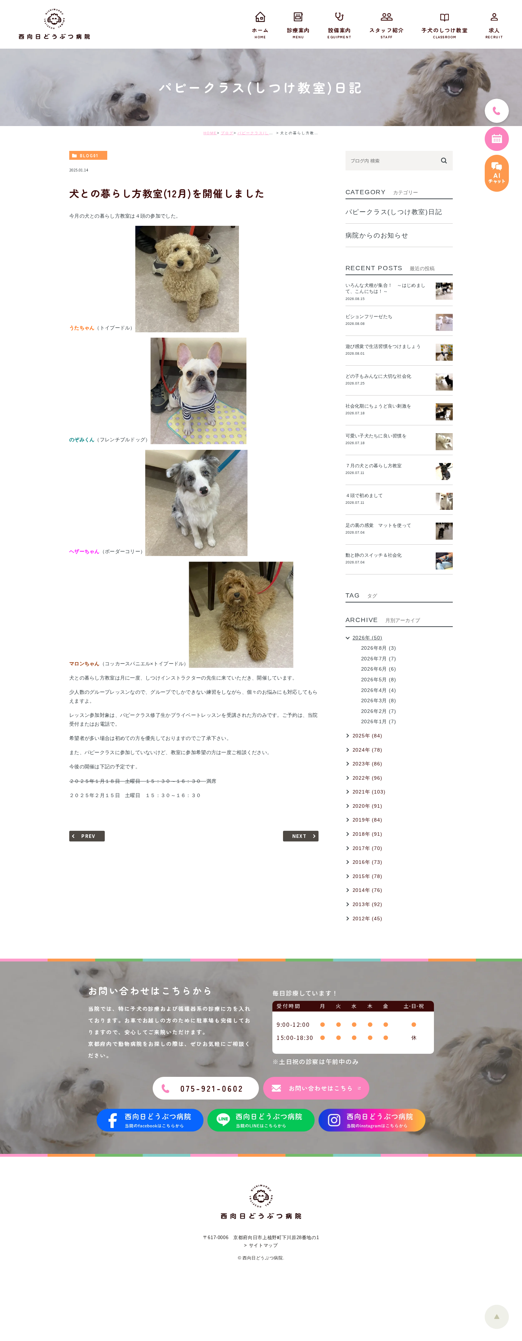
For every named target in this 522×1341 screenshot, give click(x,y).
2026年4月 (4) (378, 690)
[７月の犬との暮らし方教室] (444, 471)
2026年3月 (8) (378, 700)
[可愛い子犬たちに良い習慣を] (444, 441)
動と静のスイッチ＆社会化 (374, 555)
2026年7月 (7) (378, 658)
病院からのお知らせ (377, 235)
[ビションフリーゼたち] (444, 322)
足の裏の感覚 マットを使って (379, 525)
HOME (210, 133)
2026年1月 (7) (378, 721)
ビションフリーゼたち (371, 316)
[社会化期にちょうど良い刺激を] (444, 411)
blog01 (89, 155)
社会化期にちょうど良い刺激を (381, 406)
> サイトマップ (261, 1245)
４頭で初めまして (364, 495)
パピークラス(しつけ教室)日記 (267, 133)
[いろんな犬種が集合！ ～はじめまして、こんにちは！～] (444, 291)
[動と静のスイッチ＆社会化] (444, 560)
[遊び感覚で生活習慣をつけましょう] (444, 352)
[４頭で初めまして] (444, 501)
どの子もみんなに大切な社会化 (379, 376)
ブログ (227, 133)
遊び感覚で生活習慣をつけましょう (383, 346)
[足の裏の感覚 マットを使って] (444, 531)
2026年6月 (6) (378, 669)
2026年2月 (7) (378, 711)
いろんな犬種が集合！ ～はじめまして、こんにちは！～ (385, 288)
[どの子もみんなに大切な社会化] (444, 382)
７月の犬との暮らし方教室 (374, 465)
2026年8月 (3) (378, 648)
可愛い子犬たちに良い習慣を (379, 435)
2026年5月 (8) (378, 679)
